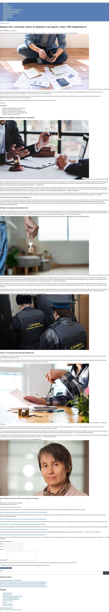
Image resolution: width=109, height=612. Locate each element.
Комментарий (4, 560)
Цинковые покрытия (8, 17)
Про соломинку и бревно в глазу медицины (10, 580)
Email (1, 546)
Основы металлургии (8, 14)
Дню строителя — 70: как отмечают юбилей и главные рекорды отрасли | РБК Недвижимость (23, 585)
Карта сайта (6, 4)
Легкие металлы (7, 8)
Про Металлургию (4, 0)
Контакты (5, 20)
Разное (5, 19)
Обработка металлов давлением (11, 12)
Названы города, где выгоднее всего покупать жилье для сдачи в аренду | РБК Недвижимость (23, 583)
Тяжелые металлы (7, 15)
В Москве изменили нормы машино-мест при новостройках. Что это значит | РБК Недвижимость (23, 581)
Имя (1, 544)
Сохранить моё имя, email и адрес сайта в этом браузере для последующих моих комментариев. (25, 565)
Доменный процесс (8, 6)
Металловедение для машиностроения (12, 9)
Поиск (1, 570)
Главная (5, 3)
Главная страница (4, 23)
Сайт (1, 549)
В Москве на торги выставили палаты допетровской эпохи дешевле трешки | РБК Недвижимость (24, 586)
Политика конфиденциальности (14, 609)
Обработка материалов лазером (11, 11)
